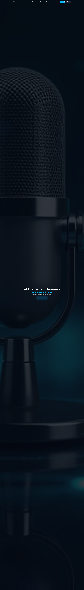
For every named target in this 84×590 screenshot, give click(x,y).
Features (33, 1)
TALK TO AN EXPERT (42, 297)
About (38, 1)
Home (30, 1)
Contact (58, 1)
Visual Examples (47, 1)
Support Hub (53, 1)
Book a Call (63, 1)
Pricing (41, 1)
